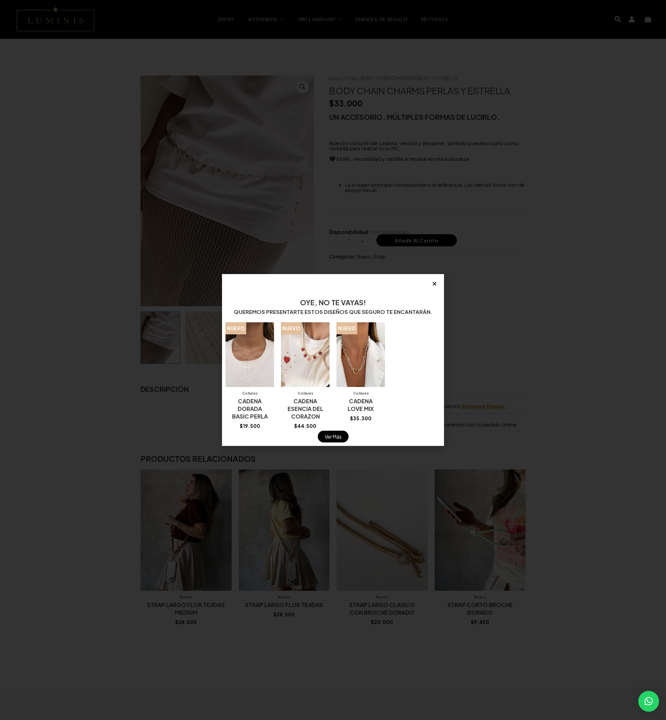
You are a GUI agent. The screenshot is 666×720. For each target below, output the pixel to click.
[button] (648, 701)
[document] (333, 360)
